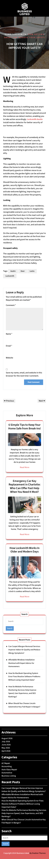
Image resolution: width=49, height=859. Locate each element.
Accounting (7, 766)
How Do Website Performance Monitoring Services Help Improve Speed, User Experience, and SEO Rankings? (24, 813)
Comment (11, 305)
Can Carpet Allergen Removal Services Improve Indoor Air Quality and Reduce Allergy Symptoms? (24, 649)
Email (9, 345)
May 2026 (6, 747)
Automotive (7, 772)
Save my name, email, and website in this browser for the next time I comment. (24, 374)
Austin (13, 271)
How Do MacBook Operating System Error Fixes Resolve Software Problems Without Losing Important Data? (24, 676)
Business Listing (9, 775)
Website (9, 357)
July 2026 (6, 741)
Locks (32, 271)
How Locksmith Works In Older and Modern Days (24, 550)
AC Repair (6, 763)
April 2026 (6, 751)
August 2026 (7, 738)
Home (8, 34)
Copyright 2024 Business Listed (25, 853)
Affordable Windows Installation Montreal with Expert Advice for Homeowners (21, 663)
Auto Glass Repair (9, 769)
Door (23, 271)
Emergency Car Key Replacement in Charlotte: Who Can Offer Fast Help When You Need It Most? (25, 486)
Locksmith (20, 34)
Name (9, 333)
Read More (24, 467)
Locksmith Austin (35, 119)
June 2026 (6, 744)
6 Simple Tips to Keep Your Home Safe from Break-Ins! (24, 427)
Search (9, 628)
